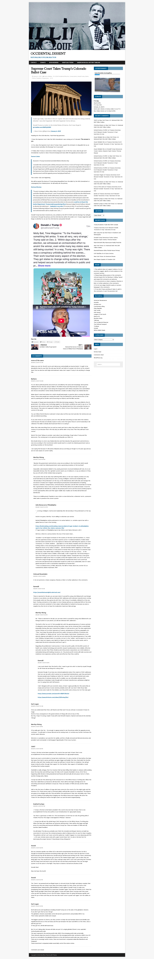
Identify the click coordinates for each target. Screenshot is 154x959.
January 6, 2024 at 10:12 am (37, 362)
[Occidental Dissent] (77, 49)
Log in (95, 349)
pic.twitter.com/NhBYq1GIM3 (42, 127)
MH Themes (54, 955)
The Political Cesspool (100, 324)
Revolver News (98, 318)
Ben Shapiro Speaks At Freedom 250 (104, 259)
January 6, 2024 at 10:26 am (37, 381)
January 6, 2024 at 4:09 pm (39, 459)
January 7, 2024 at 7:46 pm (43, 662)
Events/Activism (67, 63)
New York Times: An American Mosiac (104, 256)
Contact (34, 63)
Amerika (96, 302)
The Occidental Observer (101, 322)
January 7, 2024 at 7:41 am (39, 588)
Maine (86, 76)
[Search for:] (108, 364)
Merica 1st (97, 316)
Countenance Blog (99, 306)
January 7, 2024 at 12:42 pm (41, 615)
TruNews (96, 326)
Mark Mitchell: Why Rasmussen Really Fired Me (107, 242)
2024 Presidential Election (62, 76)
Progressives (45, 78)
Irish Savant (97, 312)
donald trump (81, 76)
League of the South (100, 314)
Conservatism (73, 76)
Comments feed (98, 355)
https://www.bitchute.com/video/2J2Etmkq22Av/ (53, 697)
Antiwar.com (97, 304)
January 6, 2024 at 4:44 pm (37, 748)
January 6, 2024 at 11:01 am (37, 706)
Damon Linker (35, 156)
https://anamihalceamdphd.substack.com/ (46, 592)
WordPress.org (98, 358)
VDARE (96, 328)
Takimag (96, 320)
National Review (36, 187)
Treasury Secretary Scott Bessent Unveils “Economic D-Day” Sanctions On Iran (107, 132)
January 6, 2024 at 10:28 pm (39, 576)
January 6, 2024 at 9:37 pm (39, 806)
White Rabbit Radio (99, 330)
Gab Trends (97, 310)
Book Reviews (53, 63)
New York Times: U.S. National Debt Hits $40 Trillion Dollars (108, 126)
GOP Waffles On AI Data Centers (104, 253)
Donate (43, 63)
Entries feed (97, 352)
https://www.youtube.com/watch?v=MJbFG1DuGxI (53, 694)
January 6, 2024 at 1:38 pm (37, 726)
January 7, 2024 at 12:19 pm (37, 906)
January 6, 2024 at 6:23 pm (37, 880)
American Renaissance (100, 300)
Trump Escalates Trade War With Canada (106, 225)
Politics (34, 78)
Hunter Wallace (48, 76)
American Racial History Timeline (88, 63)
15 (52, 78)
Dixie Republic (98, 308)
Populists (38, 78)
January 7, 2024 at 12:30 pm (42, 507)
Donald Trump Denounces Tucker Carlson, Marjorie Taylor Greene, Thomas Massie (108, 151)
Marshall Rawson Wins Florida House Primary (107, 250)
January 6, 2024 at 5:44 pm (37, 848)
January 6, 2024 (37, 76)
